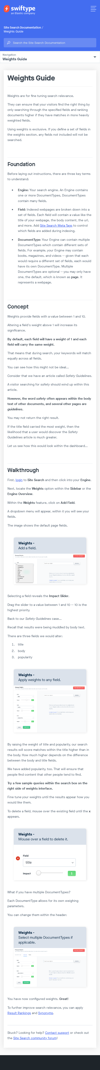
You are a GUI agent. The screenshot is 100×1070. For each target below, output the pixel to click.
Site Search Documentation (22, 27)
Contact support (57, 1033)
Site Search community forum (35, 1038)
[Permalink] (5, 164)
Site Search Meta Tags (56, 225)
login (19, 480)
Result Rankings (19, 1013)
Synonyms (45, 1013)
